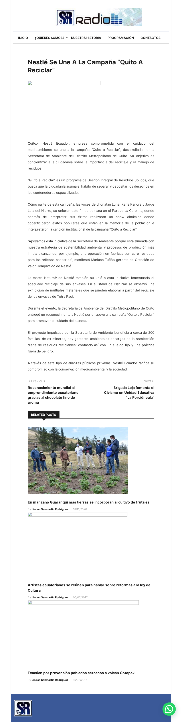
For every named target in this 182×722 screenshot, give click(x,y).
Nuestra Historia (86, 38)
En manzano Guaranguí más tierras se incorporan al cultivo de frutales (89, 502)
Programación (121, 38)
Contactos (150, 38)
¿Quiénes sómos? (49, 38)
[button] (169, 709)
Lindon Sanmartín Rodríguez (50, 509)
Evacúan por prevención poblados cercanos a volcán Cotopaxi (81, 673)
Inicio (23, 38)
